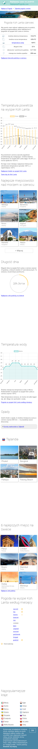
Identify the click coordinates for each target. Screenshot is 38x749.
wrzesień (16, 631)
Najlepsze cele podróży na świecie (12, 295)
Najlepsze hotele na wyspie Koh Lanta (13, 171)
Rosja (24, 715)
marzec (15, 614)
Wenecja (4, 205)
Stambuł (24, 567)
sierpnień (16, 629)
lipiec (14, 626)
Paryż (4, 548)
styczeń (15, 609)
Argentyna (25, 712)
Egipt (24, 702)
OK (32, 730)
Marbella (4, 243)
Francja (3, 551)
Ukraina (6, 712)
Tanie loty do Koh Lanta (9, 174)
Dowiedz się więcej (10, 746)
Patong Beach (26, 479)
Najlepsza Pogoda (6, 8)
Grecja (24, 706)
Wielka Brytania (24, 551)
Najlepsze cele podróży (8, 591)
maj (14, 620)
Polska (24, 718)
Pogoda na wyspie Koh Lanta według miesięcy (16, 402)
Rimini (3, 224)
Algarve (23, 224)
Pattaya (5, 479)
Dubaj (4, 584)
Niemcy (6, 709)
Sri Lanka (25, 721)
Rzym (4, 567)
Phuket (4, 461)
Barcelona (24, 205)
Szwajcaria (7, 718)
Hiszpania (7, 715)
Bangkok (24, 461)
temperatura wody (18, 43)
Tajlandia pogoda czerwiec (23, 8)
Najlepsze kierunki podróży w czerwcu (13, 58)
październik (16, 634)
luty (14, 612)
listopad (15, 637)
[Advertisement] (19, 79)
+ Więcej (19, 251)
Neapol (22, 243)
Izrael (24, 709)
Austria (6, 706)
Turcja (22, 569)
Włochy (3, 569)
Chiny (24, 724)
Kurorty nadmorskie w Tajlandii (14, 426)
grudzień (15, 640)
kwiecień (15, 617)
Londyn (23, 548)
